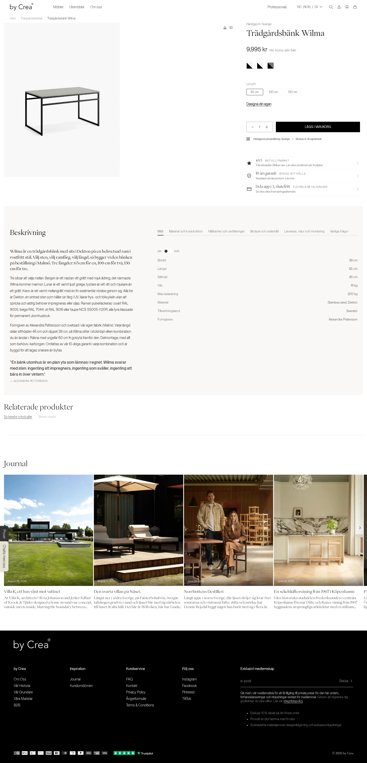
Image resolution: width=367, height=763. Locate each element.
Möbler (58, 7)
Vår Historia (22, 686)
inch (177, 251)
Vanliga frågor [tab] (339, 231)
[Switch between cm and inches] (168, 251)
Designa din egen (258, 104)
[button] (303, 163)
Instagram (189, 679)
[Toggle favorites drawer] (347, 7)
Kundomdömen (81, 686)
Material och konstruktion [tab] (186, 231)
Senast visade (47, 417)
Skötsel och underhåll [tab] (264, 231)
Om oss (96, 7)
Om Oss (20, 679)
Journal (75, 679)
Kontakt (131, 686)
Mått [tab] (160, 231)
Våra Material (23, 699)
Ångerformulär (136, 699)
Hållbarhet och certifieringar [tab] (226, 231)
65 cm (255, 92)
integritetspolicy (293, 701)
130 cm (292, 92)
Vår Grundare (23, 692)
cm (160, 251)
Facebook (189, 686)
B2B (17, 705)
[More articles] (360, 528)
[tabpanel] (258, 280)
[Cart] (355, 7)
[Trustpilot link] (124, 753)
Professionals (277, 7)
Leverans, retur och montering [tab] (304, 231)
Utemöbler (76, 7)
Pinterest (188, 692)
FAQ (129, 679)
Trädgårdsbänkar (32, 18)
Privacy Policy (136, 692)
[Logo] (21, 7)
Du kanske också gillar (18, 417)
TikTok (186, 699)
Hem (13, 18)
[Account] (339, 7)
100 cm (273, 92)
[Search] (331, 7)
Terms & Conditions (140, 705)
